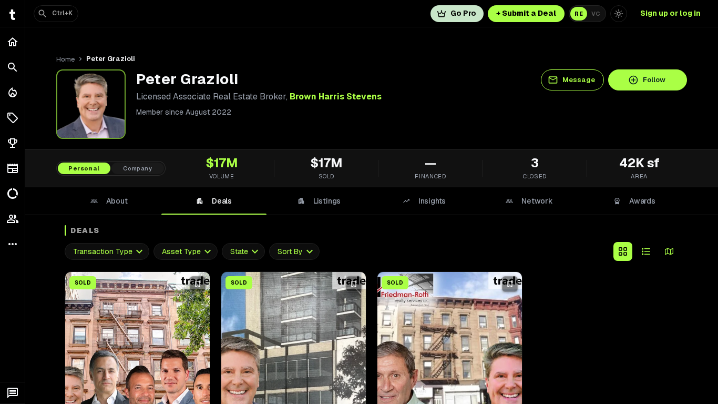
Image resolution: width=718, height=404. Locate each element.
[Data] (12, 193)
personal (84, 168)
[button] (12, 117)
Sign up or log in (670, 13)
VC (595, 13)
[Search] (12, 67)
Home (65, 59)
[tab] (108, 201)
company (137, 168)
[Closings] (12, 92)
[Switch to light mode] (618, 13)
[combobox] (107, 251)
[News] (12, 168)
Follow (654, 79)
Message (578, 79)
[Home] (12, 42)
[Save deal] (198, 284)
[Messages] (12, 392)
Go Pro (463, 13)
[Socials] (12, 218)
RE (579, 13)
